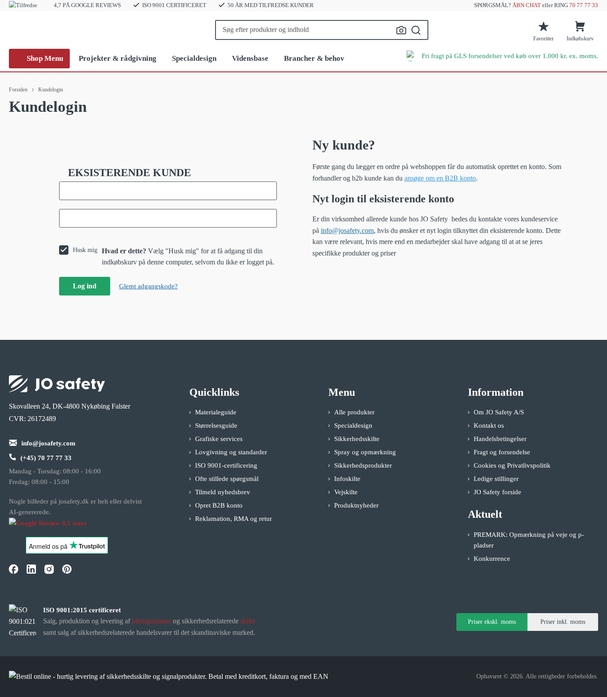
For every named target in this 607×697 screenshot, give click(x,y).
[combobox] (321, 30)
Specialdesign (194, 58)
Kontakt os (489, 425)
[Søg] (416, 30)
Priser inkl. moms (562, 621)
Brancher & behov (314, 58)
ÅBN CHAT (526, 5)
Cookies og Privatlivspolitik (512, 465)
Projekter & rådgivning (117, 58)
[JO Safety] (57, 527)
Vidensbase (250, 58)
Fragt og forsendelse (502, 452)
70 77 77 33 (583, 5)
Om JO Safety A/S (499, 412)
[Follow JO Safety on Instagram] (49, 569)
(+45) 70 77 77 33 (46, 457)
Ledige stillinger (496, 478)
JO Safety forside (497, 492)
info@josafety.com (347, 230)
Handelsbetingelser (500, 438)
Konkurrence (492, 558)
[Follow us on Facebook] (13, 569)
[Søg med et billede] (401, 30)
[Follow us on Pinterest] (67, 569)
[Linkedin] (31, 569)
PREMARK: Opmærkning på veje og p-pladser (529, 540)
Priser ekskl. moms (492, 621)
